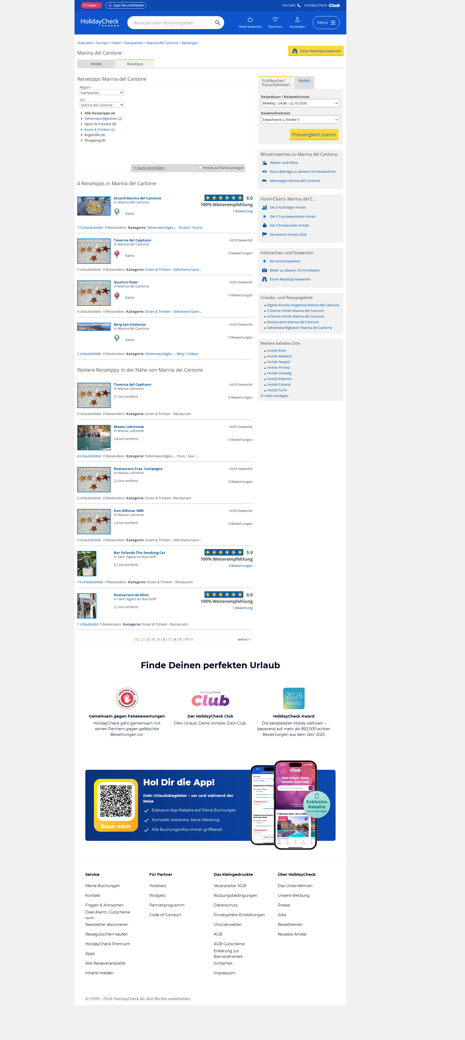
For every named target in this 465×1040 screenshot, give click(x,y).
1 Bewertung (242, 211)
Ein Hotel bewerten (285, 261)
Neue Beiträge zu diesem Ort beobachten (303, 171)
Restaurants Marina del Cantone (293, 321)
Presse (284, 905)
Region (85, 87)
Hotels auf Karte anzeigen (223, 167)
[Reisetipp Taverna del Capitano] (94, 262)
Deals (89, 5)
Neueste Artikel (292, 934)
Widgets (157, 895)
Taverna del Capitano (132, 240)
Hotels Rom (276, 350)
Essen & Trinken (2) (99, 129)
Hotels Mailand (279, 356)
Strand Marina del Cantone (137, 198)
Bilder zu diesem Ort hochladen (295, 270)
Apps (90, 953)
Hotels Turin (277, 390)
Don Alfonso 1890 (128, 510)
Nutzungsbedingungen (235, 895)
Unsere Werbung (294, 895)
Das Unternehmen (295, 885)
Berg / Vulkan (187, 353)
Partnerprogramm (167, 905)
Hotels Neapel (278, 361)
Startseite (85, 42)
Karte (129, 213)
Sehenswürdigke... (161, 227)
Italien (116, 42)
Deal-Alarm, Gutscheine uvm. (107, 915)
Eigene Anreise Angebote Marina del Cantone (303, 305)
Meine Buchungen (102, 885)
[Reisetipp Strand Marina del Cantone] (94, 214)
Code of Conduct (165, 914)
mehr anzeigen (276, 395)
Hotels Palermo (279, 378)
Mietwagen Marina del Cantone (295, 180)
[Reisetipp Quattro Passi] (94, 304)
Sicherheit (223, 963)
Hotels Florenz (278, 367)
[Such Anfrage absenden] (217, 22)
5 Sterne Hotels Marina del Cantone (295, 310)
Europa (102, 42)
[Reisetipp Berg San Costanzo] (94, 329)
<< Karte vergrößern (149, 167)
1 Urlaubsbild (87, 624)
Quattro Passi (126, 282)
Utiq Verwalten (228, 924)
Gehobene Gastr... (187, 269)
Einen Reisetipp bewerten (320, 50)
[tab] (276, 82)
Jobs (282, 914)
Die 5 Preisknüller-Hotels (289, 225)
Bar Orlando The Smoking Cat (139, 552)
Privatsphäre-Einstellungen (239, 914)
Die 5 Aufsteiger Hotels (288, 207)
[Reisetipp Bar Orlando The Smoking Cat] (86, 574)
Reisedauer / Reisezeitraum (285, 96)
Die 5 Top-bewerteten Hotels (293, 216)
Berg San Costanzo (130, 324)
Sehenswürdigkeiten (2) (103, 118)
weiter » (244, 639)
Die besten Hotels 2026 (288, 234)
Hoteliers (157, 885)
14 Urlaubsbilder (90, 581)
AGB (218, 934)
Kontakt (289, 5)
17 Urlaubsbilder (90, 227)
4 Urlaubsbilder (89, 456)
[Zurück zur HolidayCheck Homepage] (100, 23)
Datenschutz (226, 905)
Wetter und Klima (284, 162)
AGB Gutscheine (229, 943)
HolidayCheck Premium (107, 943)
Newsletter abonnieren (106, 924)
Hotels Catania (279, 384)
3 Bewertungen (240, 565)
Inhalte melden (99, 973)
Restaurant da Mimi (131, 594)
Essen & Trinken (158, 269)
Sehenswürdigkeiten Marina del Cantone (299, 327)
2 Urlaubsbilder (89, 353)
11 (191, 639)
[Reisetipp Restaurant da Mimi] (86, 617)
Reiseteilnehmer (276, 113)
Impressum (224, 973)
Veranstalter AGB (230, 885)
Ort (82, 99)
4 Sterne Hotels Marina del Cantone (295, 316)
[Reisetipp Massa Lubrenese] (94, 449)
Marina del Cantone (162, 42)
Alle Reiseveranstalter (105, 963)
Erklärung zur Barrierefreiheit (228, 953)
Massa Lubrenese (129, 426)
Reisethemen (290, 924)
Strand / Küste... (191, 227)
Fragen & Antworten (104, 905)
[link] (250, 22)
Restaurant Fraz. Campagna (138, 468)
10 (186, 639)
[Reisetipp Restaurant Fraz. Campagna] (94, 491)
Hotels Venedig (279, 373)
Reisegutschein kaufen (106, 934)
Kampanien (134, 42)
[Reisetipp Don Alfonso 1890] (94, 532)
